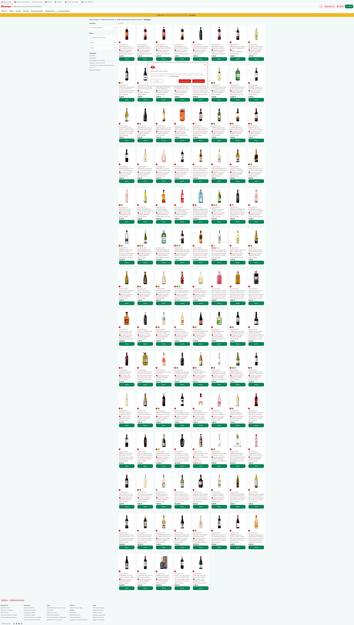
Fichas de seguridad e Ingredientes (56, 617)
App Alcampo (4, 612)
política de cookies (174, 76)
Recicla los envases (98, 617)
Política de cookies (52, 612)
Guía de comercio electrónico (32, 619)
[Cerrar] (205, 65)
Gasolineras (73, 612)
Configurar (156, 81)
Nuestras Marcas (50, 11)
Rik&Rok (72, 610)
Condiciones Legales (29, 615)
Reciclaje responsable (99, 615)
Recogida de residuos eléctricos (78, 619)
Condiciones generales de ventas (56, 607)
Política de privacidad (53, 615)
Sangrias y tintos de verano (97, 63)
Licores (91, 67)
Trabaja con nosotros (7, 610)
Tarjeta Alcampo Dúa (76, 607)
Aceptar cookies (198, 81)
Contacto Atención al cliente (9, 615)
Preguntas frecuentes (30, 610)
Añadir (127, 59)
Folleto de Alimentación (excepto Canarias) (129, 19)
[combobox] (166, 6)
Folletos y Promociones (107, 19)
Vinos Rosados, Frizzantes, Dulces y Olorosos (101, 65)
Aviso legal (50, 610)
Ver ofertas (192, 15)
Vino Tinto (92, 55)
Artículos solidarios (75, 617)
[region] (178, 74)
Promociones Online (29, 612)
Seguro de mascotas (98, 619)
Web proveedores (98, 610)
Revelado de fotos (75, 615)
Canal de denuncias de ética (9, 617)
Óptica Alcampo (97, 612)
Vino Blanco (92, 58)
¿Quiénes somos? (5, 607)
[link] (17, 600)
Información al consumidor (54, 619)
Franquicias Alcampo (99, 607)
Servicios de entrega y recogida (32, 617)
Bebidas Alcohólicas (94, 70)
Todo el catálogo (94, 19)
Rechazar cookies (185, 81)
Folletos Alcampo (29, 607)
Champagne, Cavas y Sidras (97, 60)
